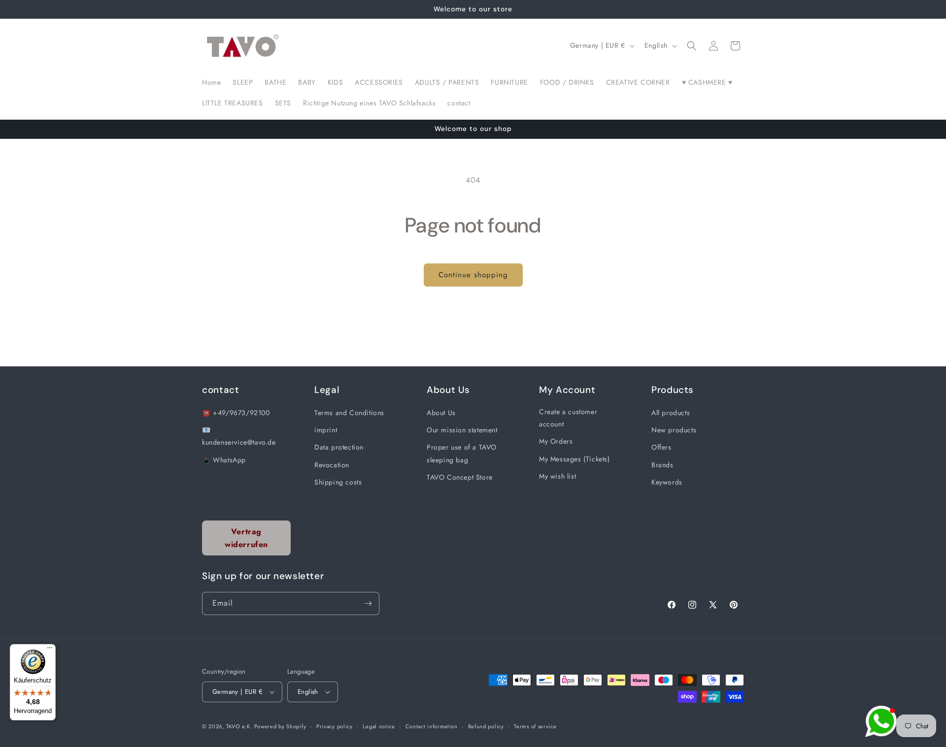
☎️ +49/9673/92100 (236, 413)
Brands (662, 465)
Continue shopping (473, 274)
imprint (325, 430)
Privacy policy (334, 726)
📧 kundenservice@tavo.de (239, 436)
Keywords (666, 482)
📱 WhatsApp (224, 460)
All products (670, 413)
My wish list (557, 476)
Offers (661, 447)
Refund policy (486, 726)
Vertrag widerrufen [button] (246, 538)
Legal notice (379, 726)
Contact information (431, 726)
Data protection (339, 447)
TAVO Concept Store (460, 477)
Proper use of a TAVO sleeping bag (462, 453)
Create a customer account (568, 418)
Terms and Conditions (349, 413)
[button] (692, 46)
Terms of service (535, 726)
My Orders (556, 441)
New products (673, 430)
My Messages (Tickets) (574, 459)
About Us (441, 413)
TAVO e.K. (239, 726)
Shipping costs (338, 482)
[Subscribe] (368, 603)
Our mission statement (462, 430)
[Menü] (50, 650)
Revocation (331, 465)
